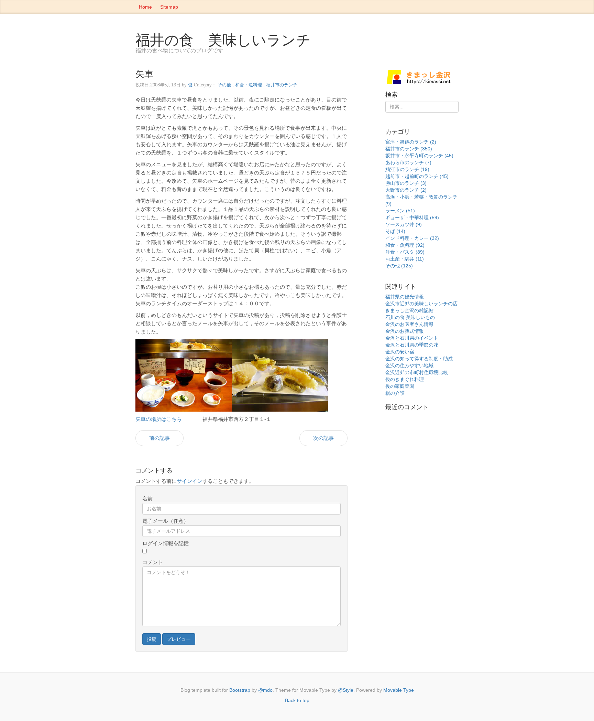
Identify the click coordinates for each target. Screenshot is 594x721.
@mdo (265, 690)
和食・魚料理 (248, 84)
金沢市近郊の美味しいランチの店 (421, 303)
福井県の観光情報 (404, 296)
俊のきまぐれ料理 (404, 379)
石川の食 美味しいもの (410, 317)
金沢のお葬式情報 (404, 331)
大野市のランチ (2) (406, 190)
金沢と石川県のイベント (411, 338)
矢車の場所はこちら (158, 419)
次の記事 (323, 438)
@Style (345, 690)
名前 (147, 498)
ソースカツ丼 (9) (403, 224)
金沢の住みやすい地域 (409, 365)
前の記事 (159, 438)
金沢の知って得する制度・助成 (419, 358)
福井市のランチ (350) (408, 148)
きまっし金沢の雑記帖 (409, 310)
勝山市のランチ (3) (406, 183)
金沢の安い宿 (399, 351)
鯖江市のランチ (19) (407, 169)
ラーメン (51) (400, 210)
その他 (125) (399, 265)
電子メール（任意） (165, 521)
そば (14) (395, 231)
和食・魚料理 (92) (405, 245)
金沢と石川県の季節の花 (411, 345)
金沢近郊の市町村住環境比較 (416, 372)
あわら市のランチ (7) (408, 162)
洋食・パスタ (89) (405, 252)
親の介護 (395, 393)
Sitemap (169, 7)
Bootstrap (239, 690)
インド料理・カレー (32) (412, 238)
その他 (224, 84)
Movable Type (398, 690)
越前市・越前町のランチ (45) (417, 176)
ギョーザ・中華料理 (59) (412, 217)
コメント (152, 562)
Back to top (297, 700)
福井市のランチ (281, 84)
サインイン (189, 481)
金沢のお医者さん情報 (409, 324)
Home (145, 7)
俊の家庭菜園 (399, 386)
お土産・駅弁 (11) (404, 259)
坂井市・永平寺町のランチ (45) (419, 155)
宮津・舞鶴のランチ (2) (410, 142)
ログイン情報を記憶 (165, 543)
